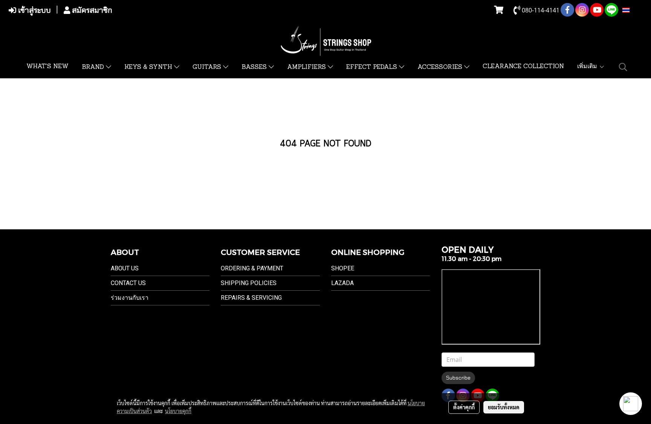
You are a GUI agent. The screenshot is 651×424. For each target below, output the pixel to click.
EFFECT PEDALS (372, 67)
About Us (125, 268)
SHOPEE (342, 268)
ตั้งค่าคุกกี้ (464, 407)
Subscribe (458, 377)
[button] (623, 67)
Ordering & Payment (252, 268)
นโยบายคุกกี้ (178, 410)
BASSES (255, 67)
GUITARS (208, 67)
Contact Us (128, 283)
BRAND (94, 67)
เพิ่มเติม (588, 67)
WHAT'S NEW (47, 67)
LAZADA (342, 283)
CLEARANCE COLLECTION (523, 67)
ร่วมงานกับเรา (129, 297)
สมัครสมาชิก (91, 10)
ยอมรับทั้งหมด (504, 407)
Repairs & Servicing (251, 297)
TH (634, 10)
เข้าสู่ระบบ (33, 10)
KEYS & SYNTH (149, 67)
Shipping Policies (249, 283)
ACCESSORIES (440, 67)
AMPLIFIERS (307, 67)
